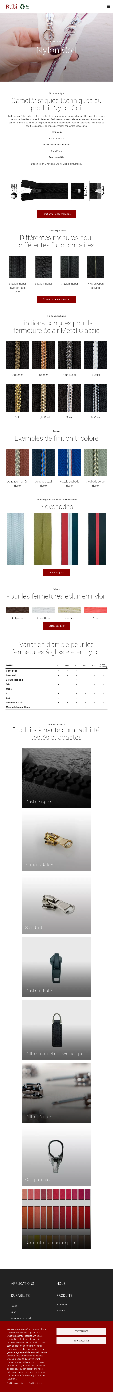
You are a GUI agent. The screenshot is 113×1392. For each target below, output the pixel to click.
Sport (13, 1312)
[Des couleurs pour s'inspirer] (56, 1218)
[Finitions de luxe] (56, 840)
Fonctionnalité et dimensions (56, 214)
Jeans (14, 1306)
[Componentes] (56, 1155)
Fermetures (62, 1304)
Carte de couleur (56, 626)
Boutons (61, 1310)
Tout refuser (81, 1331)
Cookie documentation (16, 1383)
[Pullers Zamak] (56, 1092)
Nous (61, 1284)
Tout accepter (81, 1341)
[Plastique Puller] (56, 966)
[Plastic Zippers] (56, 777)
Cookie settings (35, 1383)
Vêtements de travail (21, 1318)
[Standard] (56, 903)
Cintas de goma (56, 572)
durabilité (20, 1296)
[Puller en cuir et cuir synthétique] (56, 1029)
